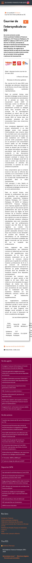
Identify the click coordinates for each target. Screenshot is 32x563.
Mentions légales (23, 556)
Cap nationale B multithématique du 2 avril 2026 (15, 472)
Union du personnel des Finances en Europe (14, 524)
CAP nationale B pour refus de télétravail (13, 499)
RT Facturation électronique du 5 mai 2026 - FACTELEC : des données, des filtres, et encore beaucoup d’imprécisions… (14, 447)
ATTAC (3, 526)
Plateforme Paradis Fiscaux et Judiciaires (14, 527)
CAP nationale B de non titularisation (12, 502)
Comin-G (4, 529)
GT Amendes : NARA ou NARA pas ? (11, 457)
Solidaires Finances (7, 518)
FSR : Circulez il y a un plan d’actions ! (12, 391)
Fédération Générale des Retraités (12, 522)
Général (5, 545)
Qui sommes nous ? (9, 556)
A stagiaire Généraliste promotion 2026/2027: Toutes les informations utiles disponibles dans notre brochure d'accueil (15, 380)
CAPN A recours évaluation (9, 505)
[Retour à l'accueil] (5, 13)
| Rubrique (11, 545)
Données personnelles (11, 558)
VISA (2, 531)
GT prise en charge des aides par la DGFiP (13, 461)
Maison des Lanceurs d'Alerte (10, 533)
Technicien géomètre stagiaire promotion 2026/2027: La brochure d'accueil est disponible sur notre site (15, 373)
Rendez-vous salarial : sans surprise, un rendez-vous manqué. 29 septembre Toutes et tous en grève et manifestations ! (15, 401)
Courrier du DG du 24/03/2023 (14, 346)
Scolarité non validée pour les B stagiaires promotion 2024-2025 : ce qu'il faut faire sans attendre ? (14, 493)
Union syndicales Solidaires (9, 520)
